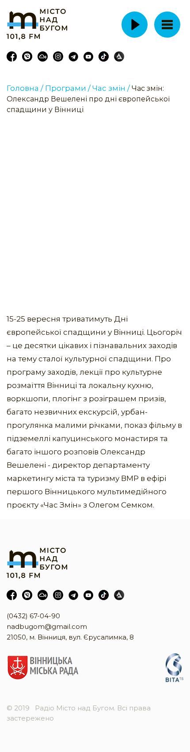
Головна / (25, 88)
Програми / (68, 88)
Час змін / (111, 88)
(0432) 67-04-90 (33, 616)
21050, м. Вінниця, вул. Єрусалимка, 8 (70, 637)
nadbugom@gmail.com (47, 626)
